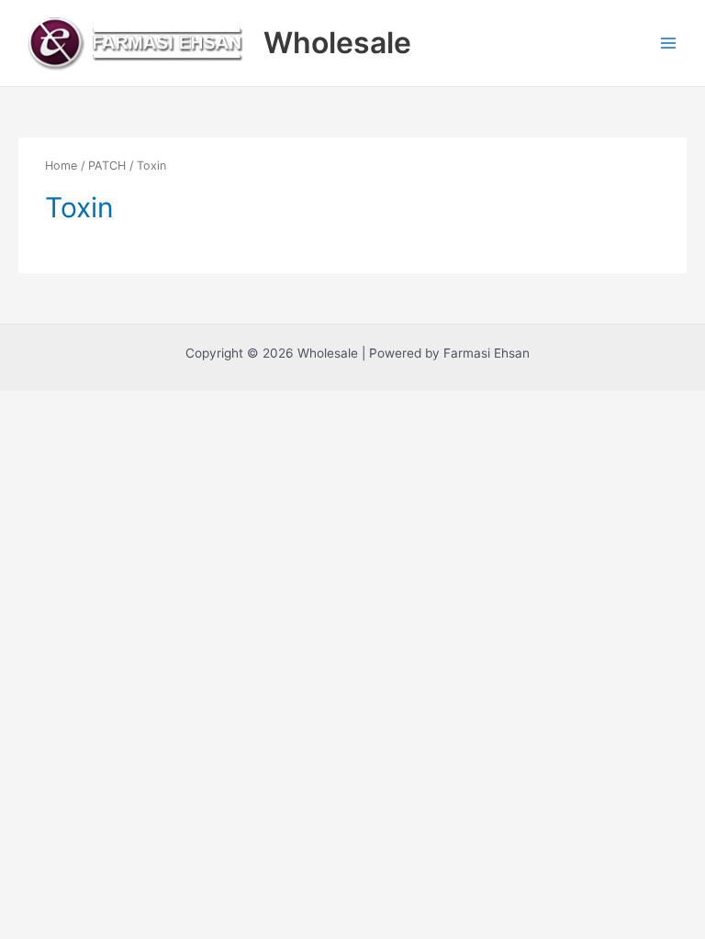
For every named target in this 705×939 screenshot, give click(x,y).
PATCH (107, 165)
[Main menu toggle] (669, 43)
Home (61, 165)
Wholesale (337, 43)
